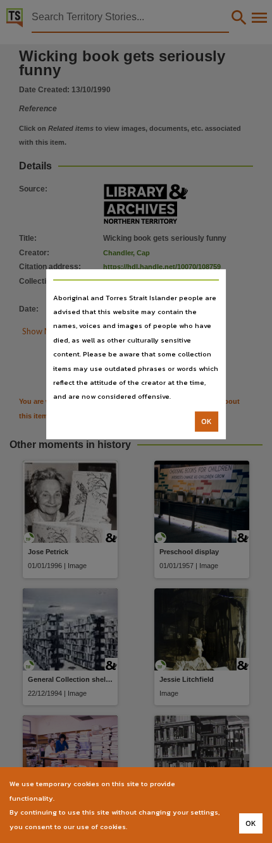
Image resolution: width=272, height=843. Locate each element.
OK (206, 421)
